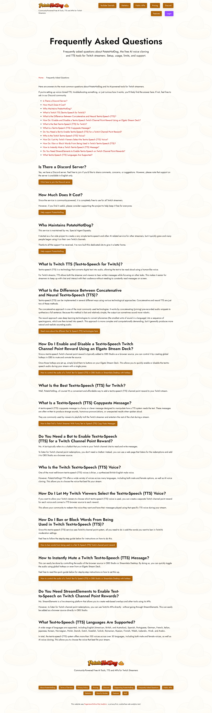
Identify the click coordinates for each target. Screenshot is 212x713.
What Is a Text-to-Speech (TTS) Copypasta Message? (67, 128)
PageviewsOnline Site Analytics (95, 704)
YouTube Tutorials (107, 5)
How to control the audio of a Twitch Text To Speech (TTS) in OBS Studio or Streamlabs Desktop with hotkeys (85, 372)
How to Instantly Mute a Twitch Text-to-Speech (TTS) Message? (71, 147)
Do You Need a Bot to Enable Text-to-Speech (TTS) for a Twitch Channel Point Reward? (82, 131)
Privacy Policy (83, 687)
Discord (168, 5)
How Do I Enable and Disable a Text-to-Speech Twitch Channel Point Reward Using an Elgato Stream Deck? (92, 120)
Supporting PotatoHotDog (123, 687)
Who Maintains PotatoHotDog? (57, 108)
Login (169, 13)
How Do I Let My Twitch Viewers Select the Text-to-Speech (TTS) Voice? (75, 139)
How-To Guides (102, 693)
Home (41, 77)
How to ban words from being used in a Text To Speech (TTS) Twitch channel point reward (78, 545)
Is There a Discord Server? (55, 100)
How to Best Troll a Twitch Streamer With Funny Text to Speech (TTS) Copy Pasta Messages (78, 423)
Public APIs (140, 5)
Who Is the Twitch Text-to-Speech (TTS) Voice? (64, 135)
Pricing (155, 5)
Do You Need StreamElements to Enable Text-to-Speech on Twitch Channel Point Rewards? (84, 151)
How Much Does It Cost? (54, 104)
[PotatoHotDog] (54, 7)
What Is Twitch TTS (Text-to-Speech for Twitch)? (64, 112)
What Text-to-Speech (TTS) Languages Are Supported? (68, 155)
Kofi (125, 693)
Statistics (124, 5)
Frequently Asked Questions (149, 687)
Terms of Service (66, 687)
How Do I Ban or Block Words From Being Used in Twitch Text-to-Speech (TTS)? (79, 143)
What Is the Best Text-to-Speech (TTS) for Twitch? (65, 124)
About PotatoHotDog (47, 687)
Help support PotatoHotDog (52, 212)
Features (156, 13)
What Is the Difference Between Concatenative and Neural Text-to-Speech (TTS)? (79, 116)
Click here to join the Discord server (55, 182)
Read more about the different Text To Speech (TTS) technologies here (69, 331)
